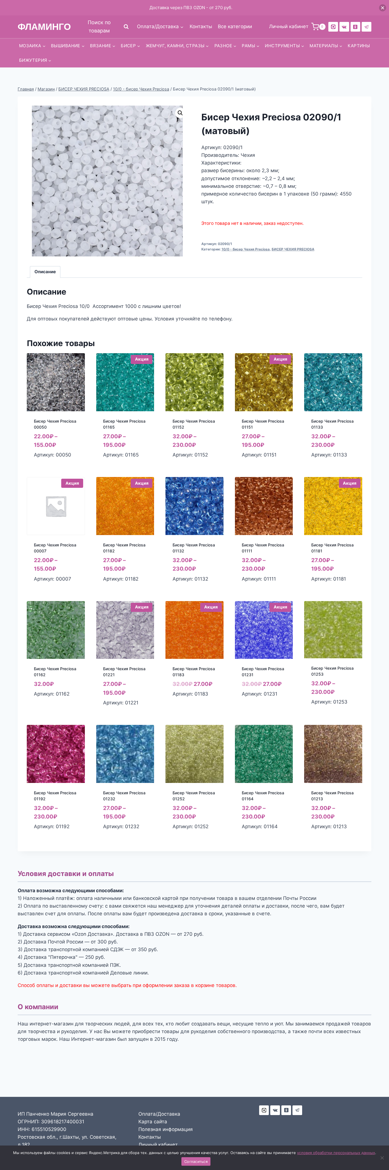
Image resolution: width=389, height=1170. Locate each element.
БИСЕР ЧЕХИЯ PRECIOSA (293, 249)
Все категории (235, 26)
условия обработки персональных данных (336, 1152)
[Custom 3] (264, 1110)
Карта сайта (152, 1121)
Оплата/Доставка (159, 1114)
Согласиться (196, 1161)
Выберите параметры (47, 706)
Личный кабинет (158, 1145)
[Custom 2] (333, 27)
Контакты (201, 26)
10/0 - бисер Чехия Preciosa (246, 249)
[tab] (45, 272)
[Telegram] (366, 27)
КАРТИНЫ (359, 45)
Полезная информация (165, 1129)
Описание (45, 271)
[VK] (344, 27)
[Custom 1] (355, 27)
